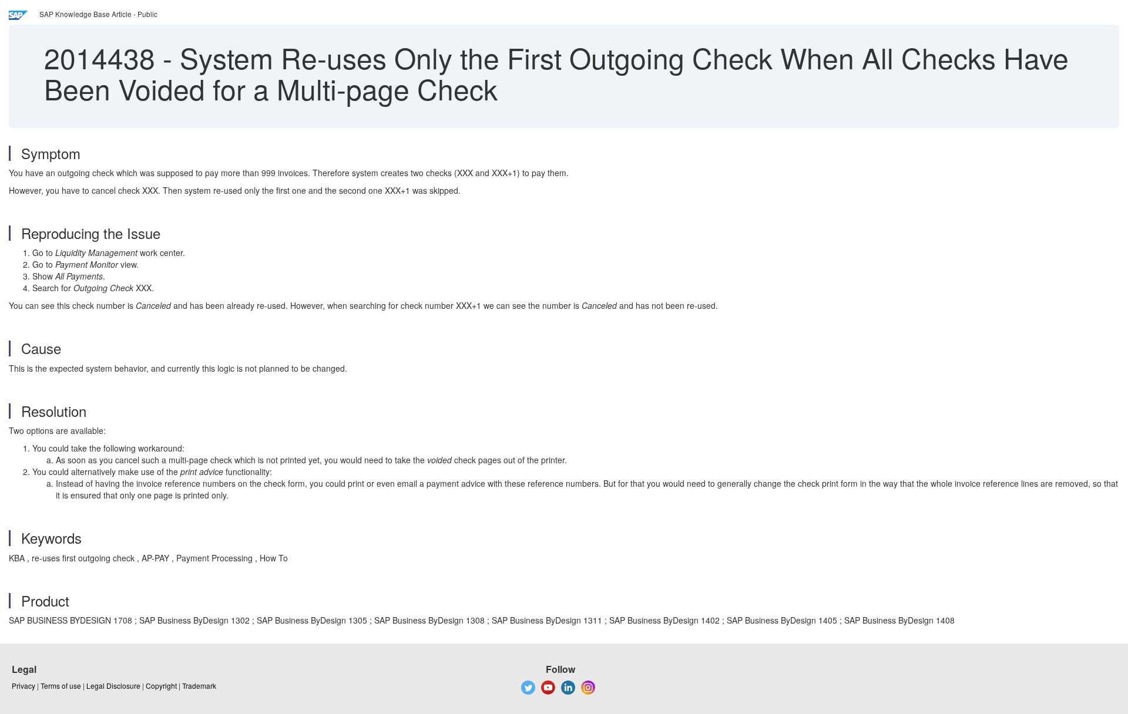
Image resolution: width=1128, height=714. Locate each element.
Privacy (23, 686)
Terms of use (61, 686)
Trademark (199, 686)
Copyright (161, 686)
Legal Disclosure (113, 686)
